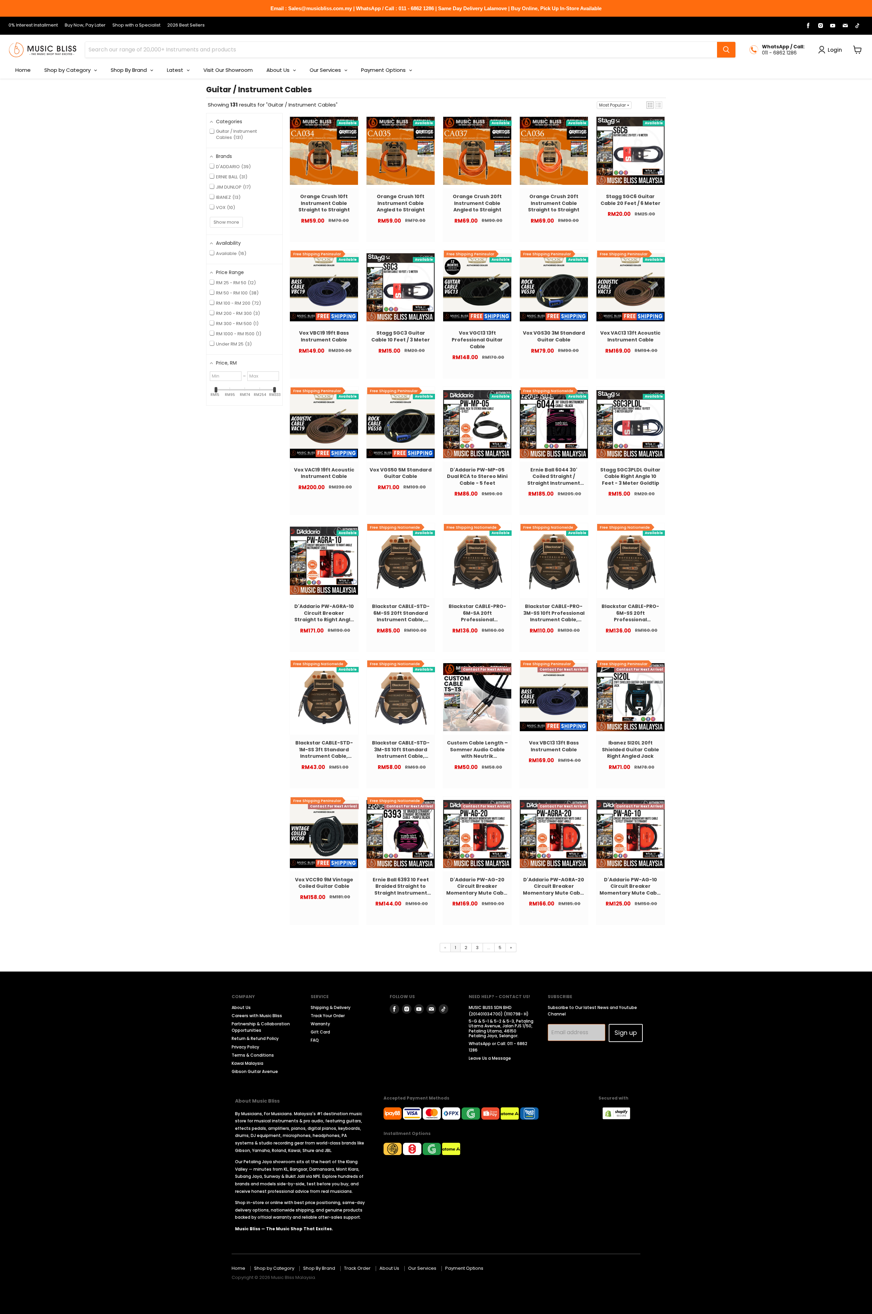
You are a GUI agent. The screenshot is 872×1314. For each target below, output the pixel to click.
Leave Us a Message (490, 1058)
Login (835, 49)
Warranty (320, 1024)
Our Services (422, 1268)
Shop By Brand (319, 1268)
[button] (650, 105)
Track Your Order (328, 1016)
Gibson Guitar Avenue (255, 1071)
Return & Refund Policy (255, 1038)
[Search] (726, 50)
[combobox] (401, 50)
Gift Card (320, 1032)
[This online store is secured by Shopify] (620, 1117)
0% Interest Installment (33, 25)
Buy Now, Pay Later (85, 25)
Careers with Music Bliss (257, 1016)
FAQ (315, 1040)
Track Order (357, 1268)
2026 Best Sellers (186, 25)
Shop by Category (274, 1268)
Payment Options (464, 1268)
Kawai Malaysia (247, 1063)
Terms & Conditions (253, 1055)
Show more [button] (226, 222)
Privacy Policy (245, 1047)
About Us (241, 1007)
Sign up (625, 1032)
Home (238, 1268)
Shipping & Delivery (331, 1007)
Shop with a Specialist (136, 25)
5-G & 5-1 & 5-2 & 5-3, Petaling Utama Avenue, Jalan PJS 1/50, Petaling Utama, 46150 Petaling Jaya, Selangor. (501, 1028)
